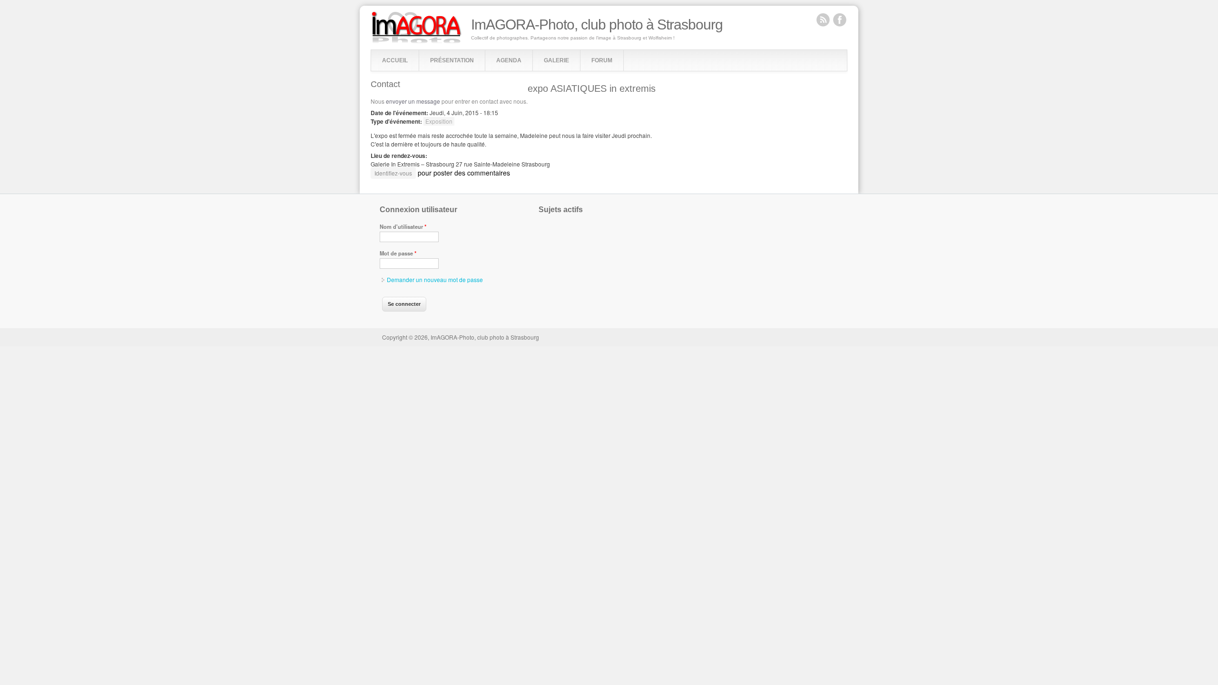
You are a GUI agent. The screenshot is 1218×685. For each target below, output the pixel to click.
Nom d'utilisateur (403, 226)
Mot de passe (398, 253)
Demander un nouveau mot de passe (435, 279)
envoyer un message (413, 101)
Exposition (438, 121)
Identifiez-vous (393, 173)
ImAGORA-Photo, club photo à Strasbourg (597, 25)
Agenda (508, 60)
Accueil (395, 60)
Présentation (452, 60)
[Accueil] (416, 41)
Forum (601, 60)
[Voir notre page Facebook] (839, 19)
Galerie (556, 60)
